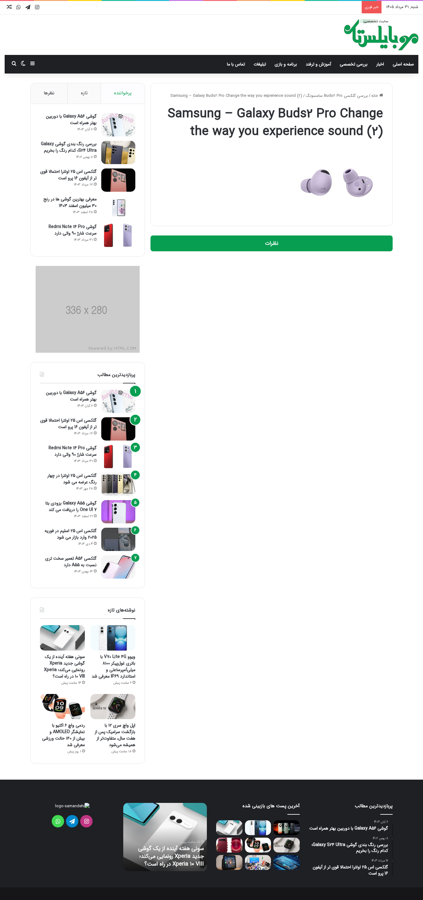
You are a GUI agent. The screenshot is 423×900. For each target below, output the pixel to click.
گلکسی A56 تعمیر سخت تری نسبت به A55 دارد (71, 561)
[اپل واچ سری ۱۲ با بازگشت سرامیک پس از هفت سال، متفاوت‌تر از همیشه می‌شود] (112, 706)
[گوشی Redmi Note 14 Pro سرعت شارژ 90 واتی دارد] (118, 235)
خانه (375, 95)
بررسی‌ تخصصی (354, 64)
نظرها (49, 93)
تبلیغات (260, 64)
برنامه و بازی (286, 64)
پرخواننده (123, 93)
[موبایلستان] (381, 34)
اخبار (380, 64)
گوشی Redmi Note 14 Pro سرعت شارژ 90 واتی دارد (73, 230)
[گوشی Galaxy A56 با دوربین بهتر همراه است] (118, 125)
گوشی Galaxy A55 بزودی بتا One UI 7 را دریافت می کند (71, 506)
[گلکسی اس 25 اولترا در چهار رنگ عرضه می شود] (118, 484)
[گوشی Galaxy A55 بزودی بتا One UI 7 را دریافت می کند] (118, 511)
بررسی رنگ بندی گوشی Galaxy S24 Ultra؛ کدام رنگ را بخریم (69, 147)
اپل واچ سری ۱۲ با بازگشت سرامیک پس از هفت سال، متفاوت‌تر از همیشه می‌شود (115, 735)
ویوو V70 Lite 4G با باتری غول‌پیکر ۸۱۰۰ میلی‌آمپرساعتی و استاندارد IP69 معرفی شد (113, 666)
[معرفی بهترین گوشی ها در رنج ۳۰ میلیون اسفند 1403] (118, 207)
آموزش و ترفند (318, 64)
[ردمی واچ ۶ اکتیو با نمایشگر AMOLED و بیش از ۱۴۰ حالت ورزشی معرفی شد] (62, 706)
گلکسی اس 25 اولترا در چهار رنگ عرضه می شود (72, 479)
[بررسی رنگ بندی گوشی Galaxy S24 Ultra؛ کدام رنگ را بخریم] (118, 152)
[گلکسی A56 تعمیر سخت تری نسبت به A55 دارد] (118, 567)
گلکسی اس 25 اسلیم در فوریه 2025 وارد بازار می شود (71, 534)
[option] (165, 837)
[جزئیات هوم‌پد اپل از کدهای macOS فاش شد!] (229, 862)
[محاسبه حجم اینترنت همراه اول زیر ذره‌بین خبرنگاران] (258, 862)
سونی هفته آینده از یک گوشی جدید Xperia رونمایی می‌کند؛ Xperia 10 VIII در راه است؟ (64, 666)
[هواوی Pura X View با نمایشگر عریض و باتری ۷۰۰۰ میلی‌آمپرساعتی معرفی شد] (229, 845)
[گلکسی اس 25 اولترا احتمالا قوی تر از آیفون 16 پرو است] (118, 180)
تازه (84, 93)
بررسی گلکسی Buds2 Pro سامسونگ (337, 95)
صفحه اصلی (403, 64)
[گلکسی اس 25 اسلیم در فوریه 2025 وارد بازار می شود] (118, 539)
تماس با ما (236, 64)
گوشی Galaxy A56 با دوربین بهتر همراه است (71, 119)
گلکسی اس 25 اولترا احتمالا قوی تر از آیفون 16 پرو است (68, 174)
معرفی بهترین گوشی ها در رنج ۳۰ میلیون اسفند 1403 (70, 202)
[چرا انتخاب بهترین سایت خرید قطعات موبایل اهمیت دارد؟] (286, 862)
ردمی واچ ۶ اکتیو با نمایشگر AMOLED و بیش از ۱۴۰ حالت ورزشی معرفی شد (63, 735)
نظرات (271, 243)
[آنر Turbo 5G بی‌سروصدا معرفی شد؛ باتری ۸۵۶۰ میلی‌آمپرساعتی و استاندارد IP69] (286, 827)
